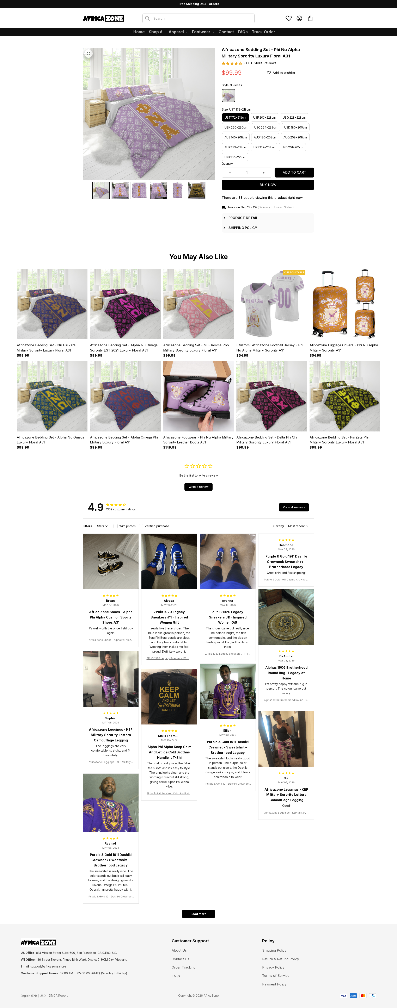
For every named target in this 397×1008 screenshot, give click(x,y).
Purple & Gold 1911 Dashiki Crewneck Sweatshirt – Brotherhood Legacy (286, 579)
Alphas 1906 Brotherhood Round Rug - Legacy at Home (286, 700)
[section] (260, 63)
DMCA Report (58, 995)
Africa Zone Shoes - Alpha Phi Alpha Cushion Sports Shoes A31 (111, 640)
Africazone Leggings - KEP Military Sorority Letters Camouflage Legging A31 (111, 762)
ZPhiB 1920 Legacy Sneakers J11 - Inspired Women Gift (169, 658)
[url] (48, 966)
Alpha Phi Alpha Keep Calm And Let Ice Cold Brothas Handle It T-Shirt (169, 793)
